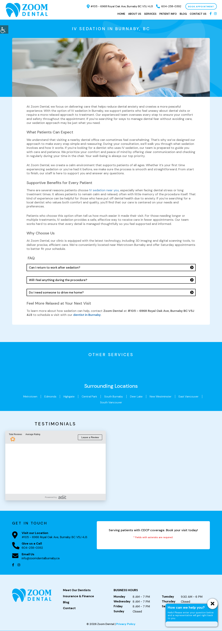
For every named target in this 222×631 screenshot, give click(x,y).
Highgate (69, 396)
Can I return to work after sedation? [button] (54, 267)
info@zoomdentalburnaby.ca (40, 558)
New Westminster (161, 396)
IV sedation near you (104, 190)
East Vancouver (189, 396)
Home (121, 14)
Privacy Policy (125, 624)
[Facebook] (211, 14)
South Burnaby (113, 396)
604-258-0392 (171, 6)
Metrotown (30, 396)
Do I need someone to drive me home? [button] (56, 292)
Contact (69, 608)
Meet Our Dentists (77, 590)
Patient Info (168, 14)
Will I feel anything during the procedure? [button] (58, 280)
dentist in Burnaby (87, 315)
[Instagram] (215, 14)
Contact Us (198, 14)
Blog (183, 14)
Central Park (89, 396)
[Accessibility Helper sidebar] (4, 29)
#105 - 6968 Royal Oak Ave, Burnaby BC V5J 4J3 (122, 6)
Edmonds (50, 396)
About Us (134, 14)
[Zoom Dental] (27, 10)
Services (150, 14)
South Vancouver (111, 402)
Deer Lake (136, 396)
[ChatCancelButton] (212, 604)
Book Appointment (201, 6)
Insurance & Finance (78, 596)
